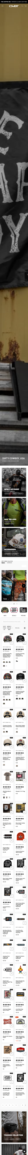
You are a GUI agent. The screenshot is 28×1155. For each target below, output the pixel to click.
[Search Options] (25, 621)
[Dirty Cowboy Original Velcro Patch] (7, 1049)
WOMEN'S (9, 562)
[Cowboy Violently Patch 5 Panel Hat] (7, 714)
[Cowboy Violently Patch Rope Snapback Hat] (20, 638)
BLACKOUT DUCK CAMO (17, 699)
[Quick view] (11, 642)
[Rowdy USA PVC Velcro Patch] (20, 1049)
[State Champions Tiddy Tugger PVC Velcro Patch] (20, 1021)
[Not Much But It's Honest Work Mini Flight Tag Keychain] (7, 919)
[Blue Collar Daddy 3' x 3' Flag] (20, 808)
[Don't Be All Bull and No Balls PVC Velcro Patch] (20, 1078)
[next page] (25, 1105)
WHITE (9, 797)
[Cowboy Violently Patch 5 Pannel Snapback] (20, 676)
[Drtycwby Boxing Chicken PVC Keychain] (20, 969)
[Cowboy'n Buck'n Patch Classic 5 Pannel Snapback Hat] (20, 742)
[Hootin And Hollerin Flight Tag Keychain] (7, 969)
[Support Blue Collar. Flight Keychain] (7, 836)
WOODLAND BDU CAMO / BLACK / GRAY (7, 662)
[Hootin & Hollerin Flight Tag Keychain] (20, 944)
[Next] (24, 586)
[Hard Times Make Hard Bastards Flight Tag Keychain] (20, 891)
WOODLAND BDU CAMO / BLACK (7, 700)
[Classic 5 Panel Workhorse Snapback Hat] (7, 742)
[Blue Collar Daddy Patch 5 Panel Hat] (20, 714)
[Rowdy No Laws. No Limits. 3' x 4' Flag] (7, 808)
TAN (7, 797)
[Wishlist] (24, 1151)
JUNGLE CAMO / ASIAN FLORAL (4, 666)
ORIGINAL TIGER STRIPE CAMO (4, 703)
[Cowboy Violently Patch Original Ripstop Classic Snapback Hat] (7, 638)
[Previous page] (11, 604)
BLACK (4, 797)
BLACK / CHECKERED (17, 661)
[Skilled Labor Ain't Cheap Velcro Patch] (20, 863)
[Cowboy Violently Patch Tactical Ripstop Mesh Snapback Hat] (7, 676)
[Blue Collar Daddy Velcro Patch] (7, 863)
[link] (5, 611)
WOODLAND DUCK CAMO (22, 699)
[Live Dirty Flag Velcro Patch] (20, 994)
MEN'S (3, 562)
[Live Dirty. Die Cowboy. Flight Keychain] (20, 919)
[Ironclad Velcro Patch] (7, 891)
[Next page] (17, 604)
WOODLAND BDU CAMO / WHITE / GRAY (9, 662)
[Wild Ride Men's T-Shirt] (7, 776)
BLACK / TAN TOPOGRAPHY (4, 662)
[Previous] (4, 586)
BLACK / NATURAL (4, 732)
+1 (6, 665)
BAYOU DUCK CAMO (20, 699)
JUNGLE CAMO (9, 700)
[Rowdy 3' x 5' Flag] (20, 776)
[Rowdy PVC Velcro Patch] (7, 1021)
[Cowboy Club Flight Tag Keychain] (7, 944)
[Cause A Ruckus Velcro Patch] (20, 836)
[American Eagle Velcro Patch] (7, 994)
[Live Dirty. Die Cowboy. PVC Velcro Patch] (7, 1078)
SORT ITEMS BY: (7, 628)
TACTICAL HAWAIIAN (4, 700)
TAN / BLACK (7, 732)
